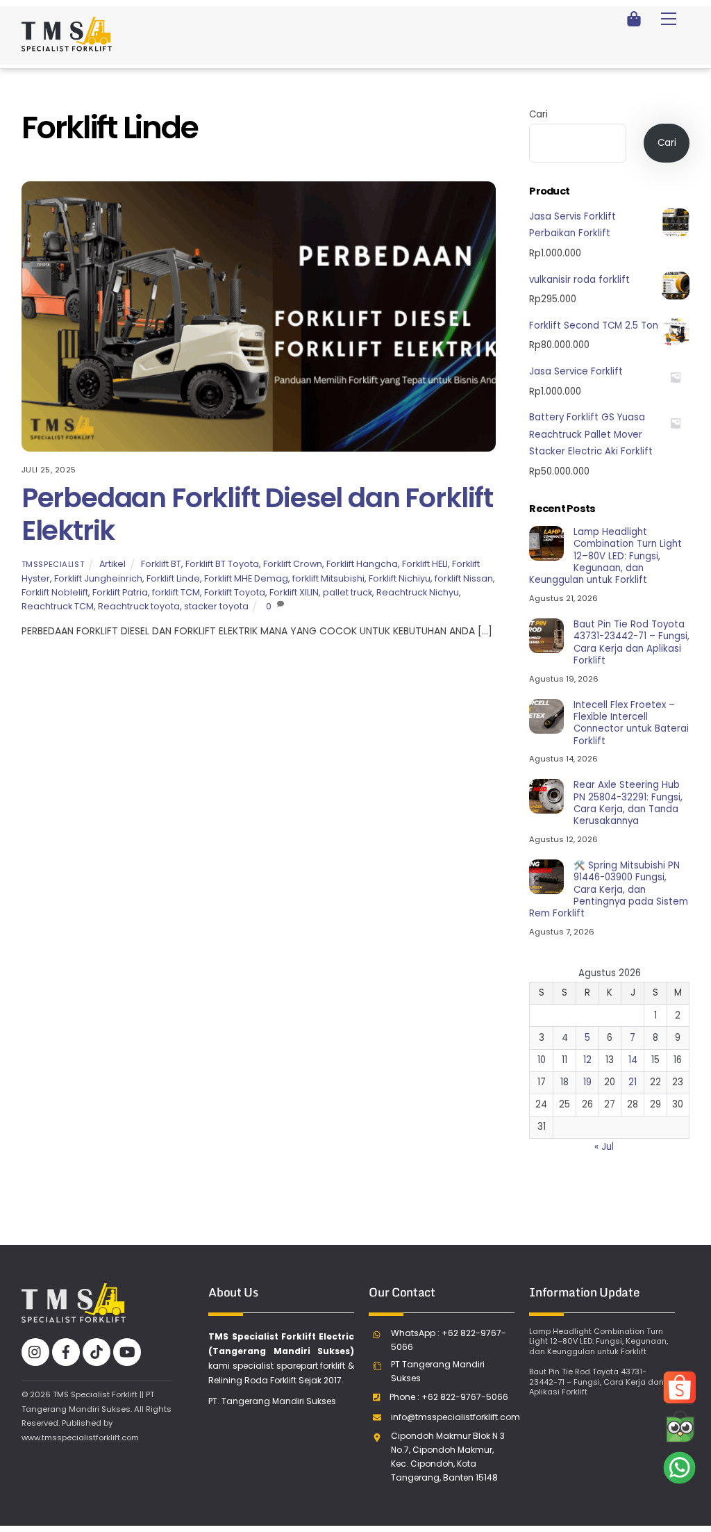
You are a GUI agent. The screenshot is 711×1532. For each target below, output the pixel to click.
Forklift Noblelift (55, 592)
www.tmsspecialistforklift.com (80, 1437)
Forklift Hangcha (362, 564)
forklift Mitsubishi (328, 578)
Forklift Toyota (234, 592)
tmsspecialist (53, 564)
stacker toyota (216, 606)
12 (587, 1059)
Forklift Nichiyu (399, 578)
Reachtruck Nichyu (417, 592)
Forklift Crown (292, 564)
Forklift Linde (173, 578)
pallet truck (347, 592)
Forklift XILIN (294, 592)
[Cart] (634, 19)
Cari (538, 114)
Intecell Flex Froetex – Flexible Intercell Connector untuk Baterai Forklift (631, 723)
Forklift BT (161, 564)
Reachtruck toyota (139, 606)
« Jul (604, 1146)
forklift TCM (176, 592)
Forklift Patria (120, 592)
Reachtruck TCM (58, 606)
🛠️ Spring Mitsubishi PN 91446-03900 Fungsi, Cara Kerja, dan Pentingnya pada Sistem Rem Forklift (608, 889)
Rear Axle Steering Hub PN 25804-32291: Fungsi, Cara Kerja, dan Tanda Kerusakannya (628, 803)
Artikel (112, 564)
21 (632, 1082)
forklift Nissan (464, 578)
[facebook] (66, 1351)
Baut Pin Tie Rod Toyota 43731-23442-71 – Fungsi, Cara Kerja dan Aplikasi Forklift (631, 642)
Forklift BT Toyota (222, 564)
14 (632, 1059)
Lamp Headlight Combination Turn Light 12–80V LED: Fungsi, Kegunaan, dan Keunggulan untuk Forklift (605, 556)
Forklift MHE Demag (246, 578)
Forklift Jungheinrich (98, 578)
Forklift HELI (425, 564)
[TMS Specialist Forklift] (67, 45)
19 (587, 1082)
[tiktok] (96, 1351)
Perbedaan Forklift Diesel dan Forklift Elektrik (257, 514)
